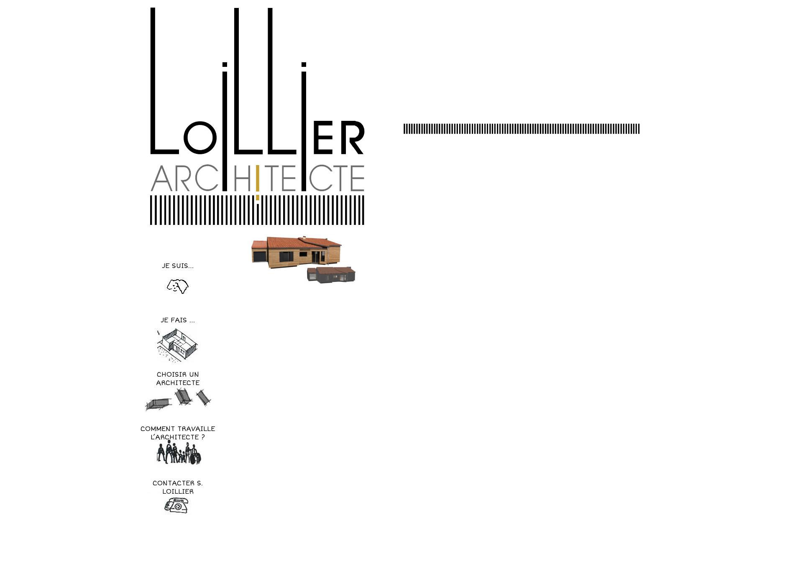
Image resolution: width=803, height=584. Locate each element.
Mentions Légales (448, 569)
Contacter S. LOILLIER (178, 487)
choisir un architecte (177, 378)
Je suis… (178, 266)
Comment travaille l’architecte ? (178, 433)
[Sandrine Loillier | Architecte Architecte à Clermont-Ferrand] (256, 116)
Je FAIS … (178, 320)
